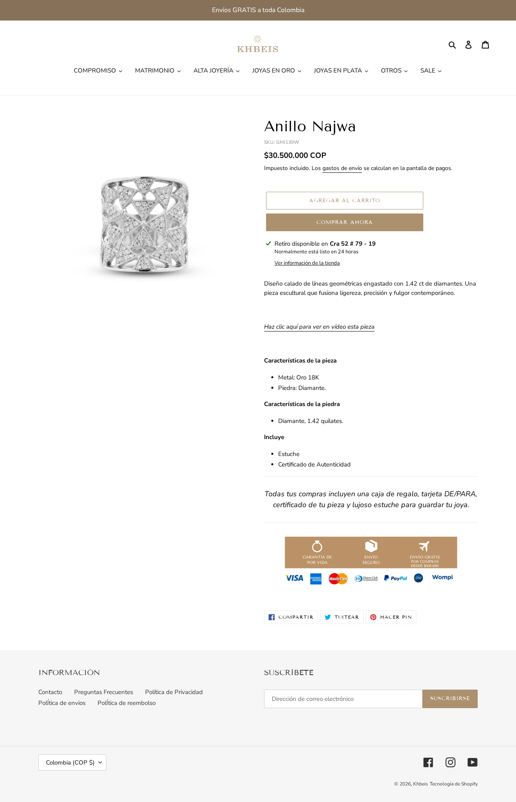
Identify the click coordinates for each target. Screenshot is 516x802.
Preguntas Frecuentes (103, 692)
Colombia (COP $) (70, 762)
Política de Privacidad (174, 692)
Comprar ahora (344, 222)
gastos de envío (342, 168)
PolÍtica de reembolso (127, 703)
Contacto (50, 692)
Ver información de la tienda (307, 263)
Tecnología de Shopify (454, 784)
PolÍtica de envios (61, 703)
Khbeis (420, 784)
